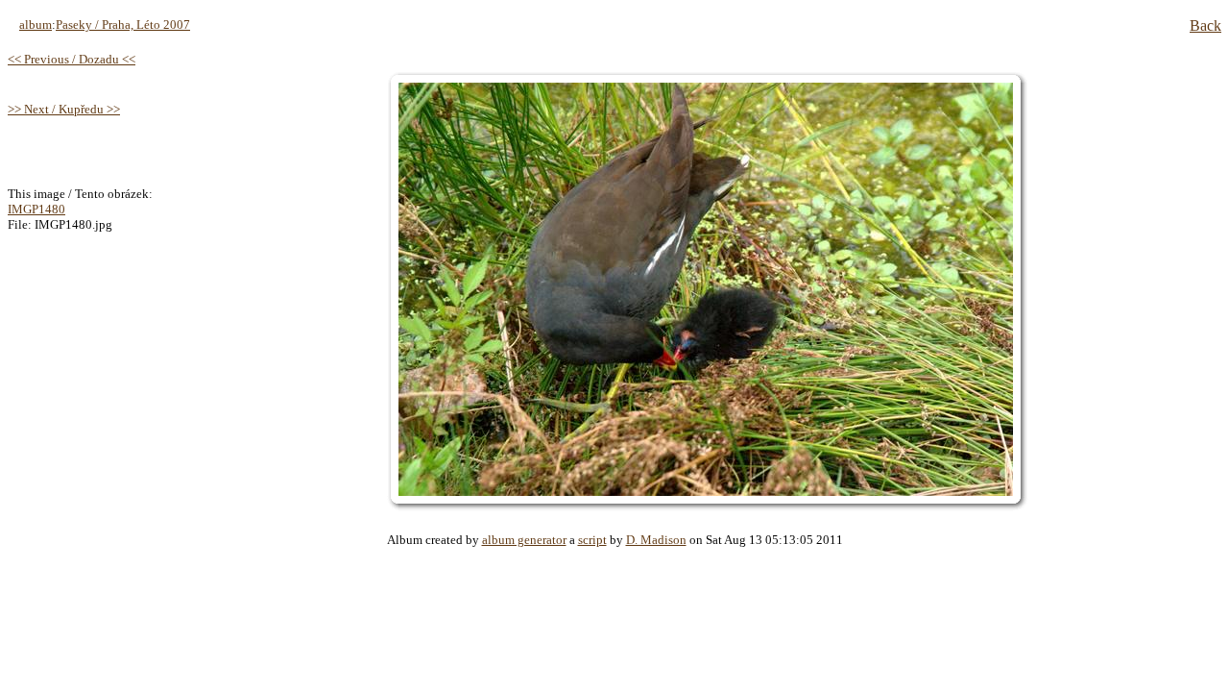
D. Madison (656, 539)
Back (1205, 25)
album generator (524, 539)
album (35, 24)
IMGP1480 (36, 209)
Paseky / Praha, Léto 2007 (123, 24)
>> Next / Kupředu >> (64, 109)
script (592, 539)
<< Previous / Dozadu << (71, 59)
